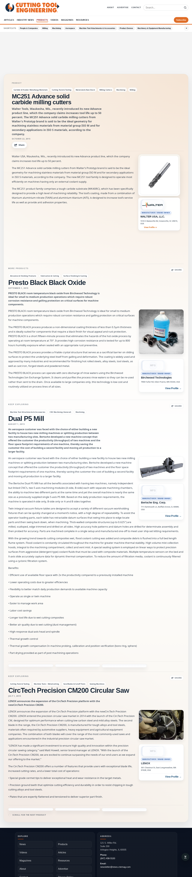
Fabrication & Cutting (50, 276)
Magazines (67, 20)
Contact (136, 7)
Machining (56, 28)
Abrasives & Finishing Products (23, 276)
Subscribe (181, 20)
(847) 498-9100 (107, 848)
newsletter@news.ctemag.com (115, 857)
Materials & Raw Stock (85, 90)
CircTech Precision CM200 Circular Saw (68, 681)
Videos (54, 20)
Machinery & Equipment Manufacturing (154, 28)
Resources (82, 20)
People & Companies (29, 28)
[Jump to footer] (185, 857)
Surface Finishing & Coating (75, 276)
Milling (45, 28)
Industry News (25, 20)
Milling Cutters (105, 90)
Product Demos (126, 28)
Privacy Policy (65, 867)
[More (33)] (186, 28)
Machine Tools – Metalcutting (46, 674)
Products (42, 20)
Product (16, 83)
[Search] (185, 8)
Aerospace (70, 28)
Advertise (122, 7)
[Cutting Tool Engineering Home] (32, 7)
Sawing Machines (97, 674)
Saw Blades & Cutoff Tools (74, 674)
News (23, 834)
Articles (9, 20)
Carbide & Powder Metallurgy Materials (30, 90)
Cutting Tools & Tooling (61, 90)
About (110, 7)
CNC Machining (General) (60, 412)
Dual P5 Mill (26, 418)
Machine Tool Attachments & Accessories (97, 28)
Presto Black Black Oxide (47, 282)
